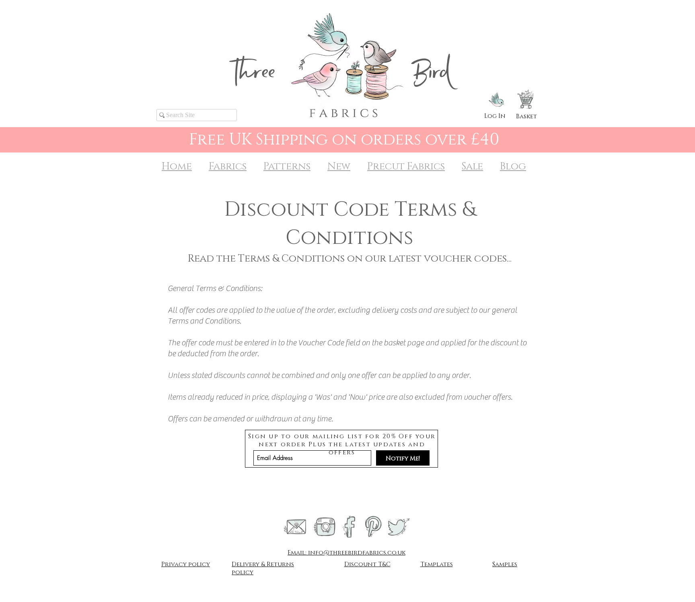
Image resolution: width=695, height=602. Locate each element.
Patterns (286, 166)
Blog (513, 166)
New (338, 166)
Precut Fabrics (406, 166)
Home (177, 166)
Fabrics (228, 166)
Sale (472, 166)
